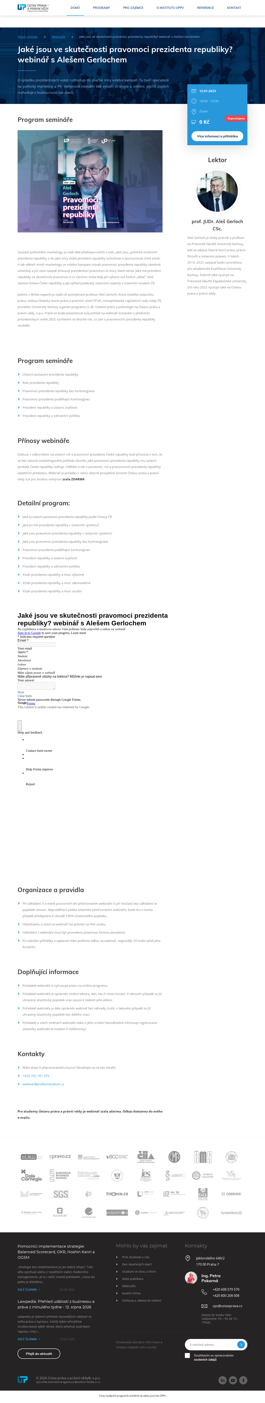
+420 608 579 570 (226, 1289)
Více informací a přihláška (217, 136)
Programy (101, 8)
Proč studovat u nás (135, 1257)
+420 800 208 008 (226, 1295)
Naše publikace (132, 1279)
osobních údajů (205, 1359)
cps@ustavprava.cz (227, 1306)
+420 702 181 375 (36, 1076)
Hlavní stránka (27, 37)
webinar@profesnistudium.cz (43, 1084)
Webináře (58, 37)
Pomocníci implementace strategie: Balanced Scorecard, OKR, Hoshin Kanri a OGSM (56, 1252)
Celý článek (27, 1289)
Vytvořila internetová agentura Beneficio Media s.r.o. (68, 1382)
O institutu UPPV (170, 8)
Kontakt (234, 8)
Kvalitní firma (131, 1293)
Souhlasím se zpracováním (214, 1357)
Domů (75, 8)
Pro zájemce (133, 8)
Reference (205, 8)
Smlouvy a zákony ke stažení (141, 1300)
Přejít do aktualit (39, 1354)
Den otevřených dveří (137, 1264)
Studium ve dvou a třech (139, 1271)
